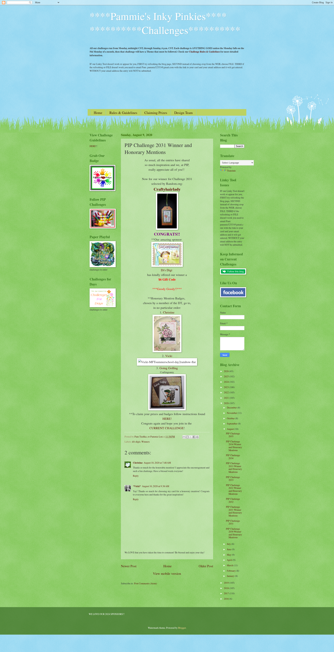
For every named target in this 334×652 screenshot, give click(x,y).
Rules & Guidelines (123, 112)
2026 (226, 371)
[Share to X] (190, 437)
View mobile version (167, 573)
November (232, 413)
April (230, 560)
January (231, 576)
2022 (226, 392)
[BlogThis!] (187, 437)
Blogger (182, 627)
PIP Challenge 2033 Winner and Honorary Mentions (234, 468)
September (232, 423)
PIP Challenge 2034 (233, 457)
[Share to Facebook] (194, 437)
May (229, 554)
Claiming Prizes (155, 112)
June (229, 549)
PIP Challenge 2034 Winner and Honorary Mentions (234, 446)
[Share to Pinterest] (197, 437)
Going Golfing (169, 368)
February (231, 570)
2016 (226, 598)
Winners (145, 441)
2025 (226, 376)
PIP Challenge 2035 (233, 435)
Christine (168, 312)
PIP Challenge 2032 (233, 500)
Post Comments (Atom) (145, 583)
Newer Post (128, 566)
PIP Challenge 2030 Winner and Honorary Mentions (234, 533)
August (230, 429)
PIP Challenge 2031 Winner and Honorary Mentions (234, 511)
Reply (136, 475)
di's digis (136, 441)
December (232, 407)
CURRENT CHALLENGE (166, 428)
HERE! (167, 418)
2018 (226, 588)
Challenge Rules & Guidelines (204, 51)
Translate (231, 170)
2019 (226, 582)
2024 (226, 381)
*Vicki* (137, 486)
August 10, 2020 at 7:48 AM (157, 462)
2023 (226, 387)
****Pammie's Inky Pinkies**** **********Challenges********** (165, 23)
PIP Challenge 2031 (233, 522)
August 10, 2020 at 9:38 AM (155, 486)
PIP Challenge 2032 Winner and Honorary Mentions (234, 489)
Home (98, 112)
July (229, 544)
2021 (226, 397)
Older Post (206, 566)
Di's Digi (167, 270)
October (231, 418)
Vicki (168, 356)
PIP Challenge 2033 (233, 478)
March (230, 565)
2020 (226, 403)
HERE (93, 146)
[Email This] (184, 437)
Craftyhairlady (167, 189)
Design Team (183, 112)
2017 (226, 593)
